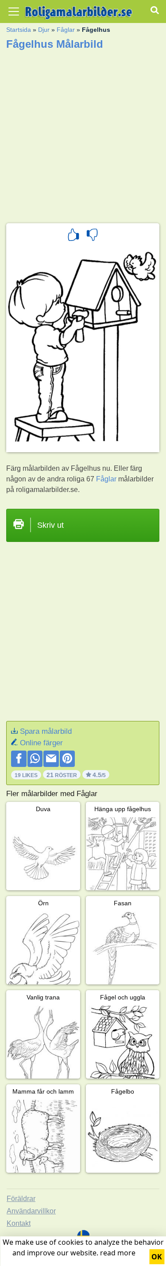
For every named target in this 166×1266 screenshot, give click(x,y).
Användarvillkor (31, 1211)
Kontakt (19, 1223)
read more (117, 1253)
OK (156, 1257)
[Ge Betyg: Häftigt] (73, 236)
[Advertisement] (83, 134)
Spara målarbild (46, 731)
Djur (44, 29)
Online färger (41, 743)
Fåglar (66, 29)
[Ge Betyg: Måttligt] (92, 236)
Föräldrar (21, 1198)
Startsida (18, 29)
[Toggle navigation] (13, 11)
